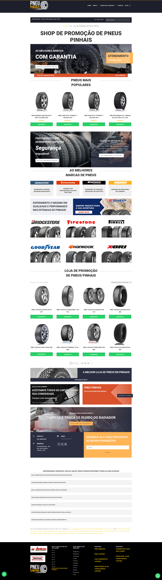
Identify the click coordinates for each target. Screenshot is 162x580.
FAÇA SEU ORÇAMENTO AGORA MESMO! (45, 402)
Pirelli (74, 574)
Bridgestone (76, 529)
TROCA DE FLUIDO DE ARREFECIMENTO (81, 413)
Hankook (75, 565)
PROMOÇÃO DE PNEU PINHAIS (76, 533)
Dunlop (75, 558)
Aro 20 (53, 566)
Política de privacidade (59, 568)
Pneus (95, 5)
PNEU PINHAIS (39, 533)
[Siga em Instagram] (65, 444)
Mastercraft (76, 572)
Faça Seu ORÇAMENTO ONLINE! (47, 160)
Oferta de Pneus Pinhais (107, 531)
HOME (89, 5)
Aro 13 (53, 550)
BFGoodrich (76, 554)
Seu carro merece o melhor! (111, 155)
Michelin (75, 570)
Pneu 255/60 (83, 529)
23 (85, 363)
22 (82, 363)
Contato (120, 5)
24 (88, 363)
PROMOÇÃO (99, 529)
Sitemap (54, 569)
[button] (4, 574)
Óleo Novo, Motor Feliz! (111, 141)
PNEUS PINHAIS (47, 533)
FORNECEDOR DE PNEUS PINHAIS (47, 531)
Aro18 (70, 529)
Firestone (75, 561)
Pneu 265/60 (91, 529)
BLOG (126, 5)
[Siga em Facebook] (58, 444)
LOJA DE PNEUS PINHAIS (77, 531)
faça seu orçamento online (46, 66)
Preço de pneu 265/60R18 (60, 533)
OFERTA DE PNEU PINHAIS (92, 531)
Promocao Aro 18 (108, 529)
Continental (76, 556)
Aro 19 (53, 564)
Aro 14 (53, 552)
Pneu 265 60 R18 (119, 531)
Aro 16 (53, 557)
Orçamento (41, 124)
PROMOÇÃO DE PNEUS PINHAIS (94, 533)
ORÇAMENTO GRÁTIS (125, 395)
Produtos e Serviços (107, 5)
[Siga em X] (62, 444)
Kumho (75, 567)
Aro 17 (53, 559)
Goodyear (75, 563)
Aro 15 (53, 555)
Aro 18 (53, 562)
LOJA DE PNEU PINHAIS (63, 531)
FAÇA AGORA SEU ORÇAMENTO (81, 423)
